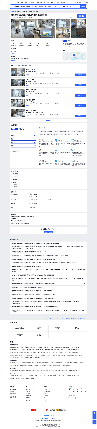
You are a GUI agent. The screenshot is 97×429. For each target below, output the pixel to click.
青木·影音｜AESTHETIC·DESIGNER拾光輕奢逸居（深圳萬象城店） (65, 352)
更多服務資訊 (13, 393)
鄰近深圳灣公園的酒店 (36, 362)
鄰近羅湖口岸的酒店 (44, 365)
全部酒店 (44, 397)
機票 (18, 2)
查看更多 (13, 60)
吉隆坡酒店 (12, 378)
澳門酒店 (55, 375)
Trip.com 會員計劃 (46, 391)
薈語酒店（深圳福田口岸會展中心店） (46, 347)
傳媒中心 (28, 391)
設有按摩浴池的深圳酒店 (31, 370)
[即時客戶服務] (94, 422)
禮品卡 (52, 2)
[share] (94, 417)
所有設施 (13, 53)
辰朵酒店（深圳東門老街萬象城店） (26, 355)
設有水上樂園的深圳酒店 (42, 370)
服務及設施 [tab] (24, 65)
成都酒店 (18, 378)
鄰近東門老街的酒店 (46, 362)
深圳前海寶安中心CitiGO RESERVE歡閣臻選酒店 (40, 352)
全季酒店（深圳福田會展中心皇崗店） (42, 355)
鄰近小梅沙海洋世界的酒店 (33, 365)
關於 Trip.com (29, 389)
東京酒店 (26, 375)
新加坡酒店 (27, 378)
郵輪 (58, 2)
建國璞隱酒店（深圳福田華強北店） (62, 347)
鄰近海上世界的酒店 (68, 362)
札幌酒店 (22, 378)
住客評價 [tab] (18, 65)
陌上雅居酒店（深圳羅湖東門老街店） (75, 355)
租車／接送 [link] (31, 2)
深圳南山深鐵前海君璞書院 (73, 349)
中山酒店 (74, 375)
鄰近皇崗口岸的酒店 (26, 362)
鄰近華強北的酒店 (66, 365)
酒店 (47, 318)
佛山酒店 (78, 375)
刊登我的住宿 (45, 395)
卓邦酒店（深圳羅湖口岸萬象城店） (58, 355)
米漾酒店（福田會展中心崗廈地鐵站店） (29, 347)
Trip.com (43, 318)
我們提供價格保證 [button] (72, 17)
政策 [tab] (30, 65)
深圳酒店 (61, 318)
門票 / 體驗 (39, 2)
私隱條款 (28, 397)
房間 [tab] (12, 65)
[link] (78, 2)
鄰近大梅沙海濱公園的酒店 (56, 362)
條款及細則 (28, 395)
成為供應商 (45, 400)
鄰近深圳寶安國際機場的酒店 (55, 365)
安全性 (44, 402)
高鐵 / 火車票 (24, 2)
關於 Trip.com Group (30, 400)
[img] (25, 28)
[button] (67, 2)
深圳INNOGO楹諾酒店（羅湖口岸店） (33, 357)
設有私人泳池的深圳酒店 (63, 370)
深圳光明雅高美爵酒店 (26, 349)
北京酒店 (69, 375)
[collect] (94, 413)
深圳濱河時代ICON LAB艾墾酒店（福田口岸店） (20, 352)
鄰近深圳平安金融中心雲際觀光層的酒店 (18, 365)
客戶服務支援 (13, 389)
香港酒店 (17, 375)
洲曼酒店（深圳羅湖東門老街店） (17, 357)
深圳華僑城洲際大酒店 (14, 347)
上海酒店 (40, 375)
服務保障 (12, 391)
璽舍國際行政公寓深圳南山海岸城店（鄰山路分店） (29, 15)
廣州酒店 (31, 375)
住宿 (13, 2)
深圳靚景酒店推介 (14, 370)
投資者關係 (45, 389)
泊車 (14, 186)
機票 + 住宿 (46, 2)
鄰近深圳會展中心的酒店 (78, 362)
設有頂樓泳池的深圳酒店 (74, 370)
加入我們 (28, 393)
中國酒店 (51, 318)
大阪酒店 (50, 375)
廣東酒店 (56, 318)
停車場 (14, 176)
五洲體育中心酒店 (14, 355)
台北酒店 (36, 375)
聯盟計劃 (44, 393)
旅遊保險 (63, 2)
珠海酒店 (21, 375)
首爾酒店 (59, 375)
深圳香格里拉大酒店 (75, 347)
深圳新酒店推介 (22, 370)
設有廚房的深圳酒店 (53, 370)
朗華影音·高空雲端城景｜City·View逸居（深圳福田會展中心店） (53, 349)
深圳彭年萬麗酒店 (35, 349)
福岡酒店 (64, 375)
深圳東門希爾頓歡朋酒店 (15, 349)
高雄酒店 (33, 378)
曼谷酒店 (45, 375)
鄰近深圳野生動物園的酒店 (15, 362)
